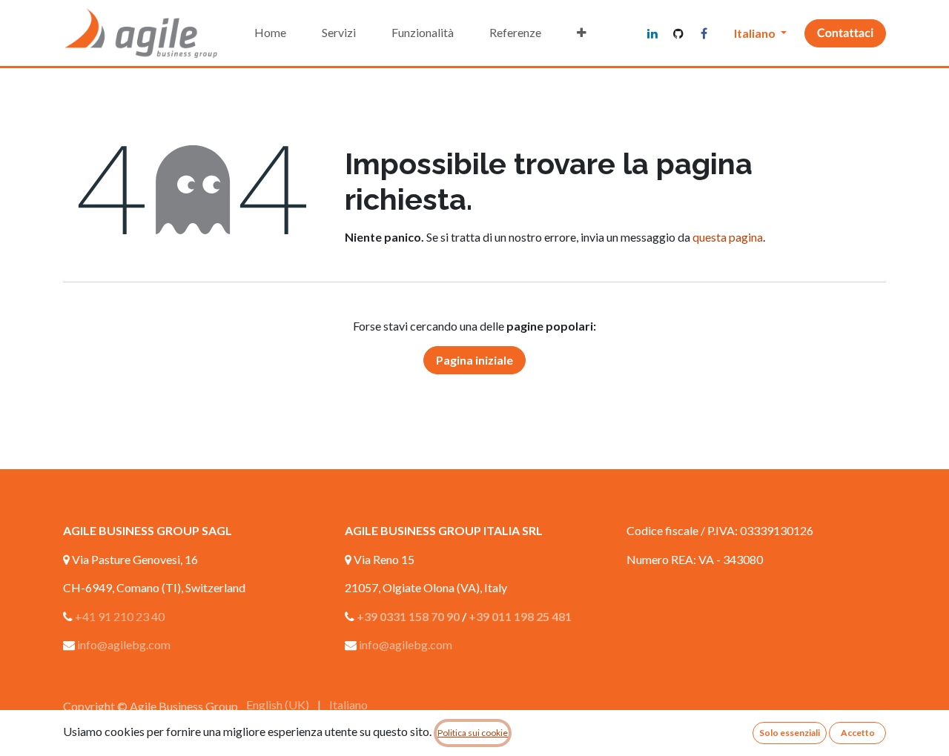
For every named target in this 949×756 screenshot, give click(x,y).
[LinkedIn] (652, 33)
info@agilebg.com (124, 644)
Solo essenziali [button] (789, 732)
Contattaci (845, 33)
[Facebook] (704, 33)
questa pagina (727, 237)
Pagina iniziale (474, 360)
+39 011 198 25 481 (520, 616)
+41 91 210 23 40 (120, 616)
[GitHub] (678, 33)
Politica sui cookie (472, 732)
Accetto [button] (858, 732)
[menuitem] (270, 33)
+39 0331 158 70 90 (408, 616)
